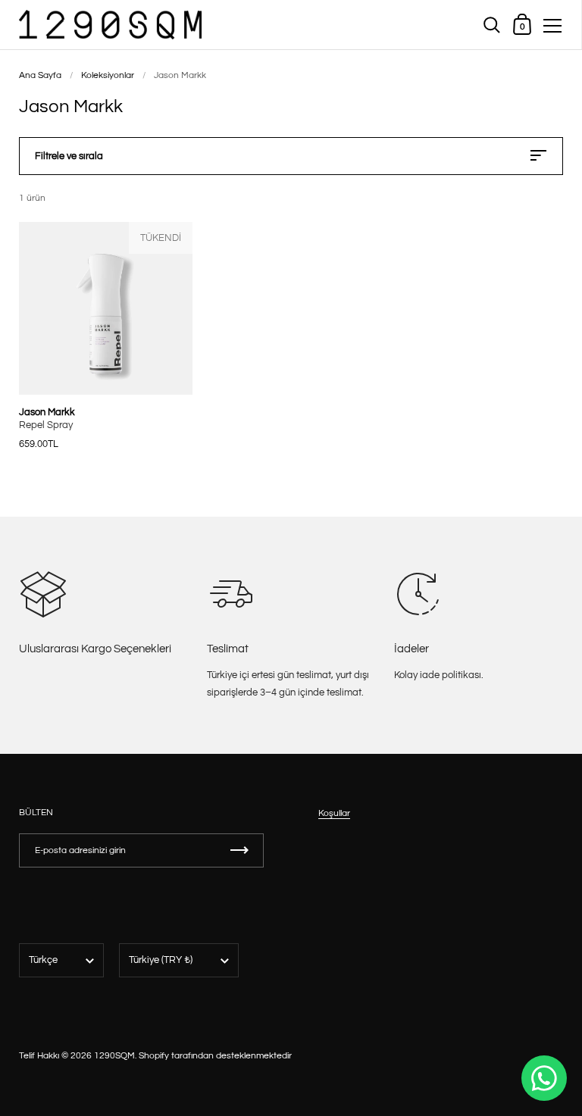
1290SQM (114, 1056)
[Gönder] (239, 850)
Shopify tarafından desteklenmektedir (215, 1056)
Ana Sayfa (40, 75)
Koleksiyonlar (107, 75)
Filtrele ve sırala (69, 156)
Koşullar (334, 813)
